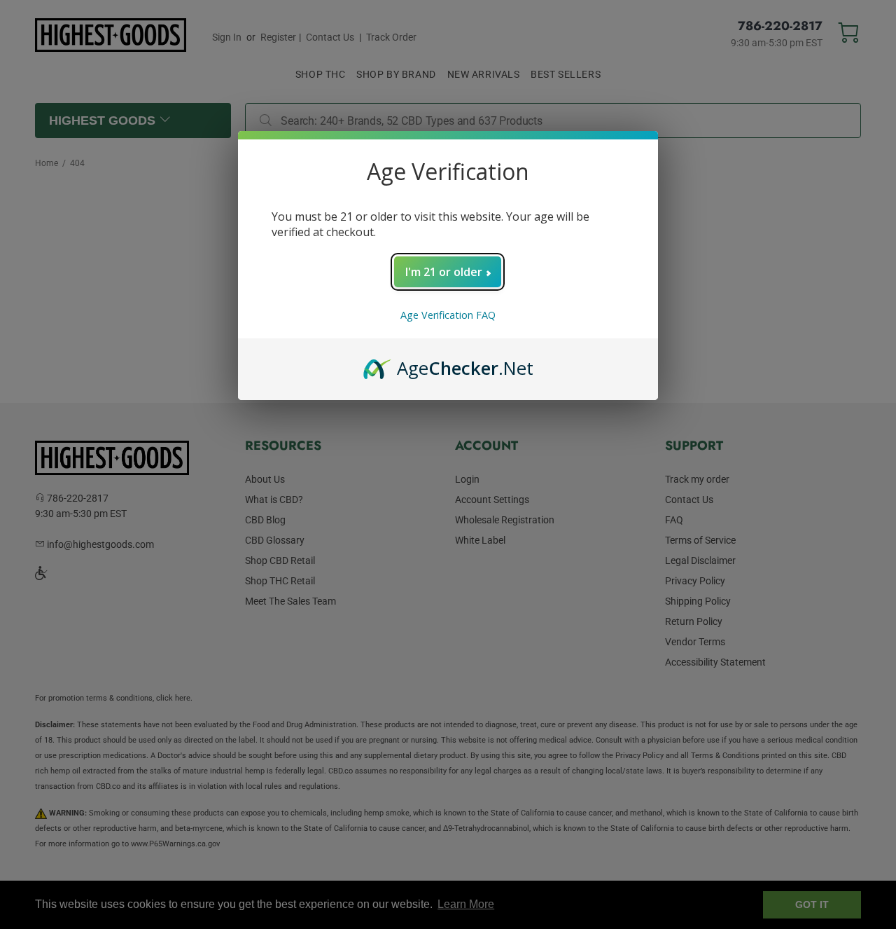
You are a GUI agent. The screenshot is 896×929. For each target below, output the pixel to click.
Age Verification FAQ (448, 315)
